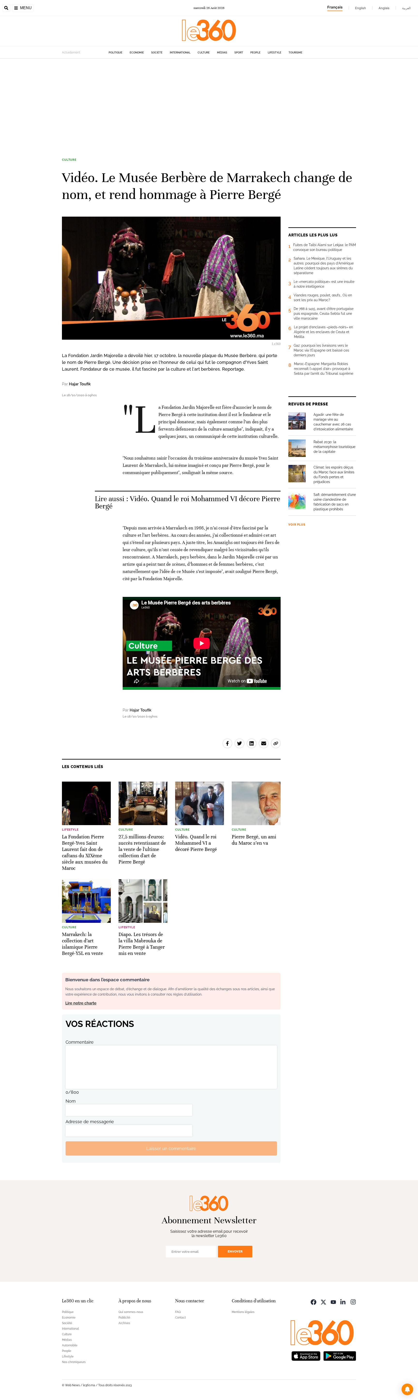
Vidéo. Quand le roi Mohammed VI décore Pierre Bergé (187, 502)
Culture (204, 52)
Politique (115, 52)
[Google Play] (339, 1355)
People (255, 52)
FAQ (178, 1312)
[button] (407, 1389)
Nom (71, 1101)
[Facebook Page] (313, 1301)
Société (157, 52)
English (360, 8)
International (180, 52)
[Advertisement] (209, 105)
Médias (222, 52)
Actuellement (71, 52)
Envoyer (235, 1251)
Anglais (384, 8)
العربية (406, 8)
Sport (238, 52)
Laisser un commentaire (171, 1148)
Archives (124, 1323)
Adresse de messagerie (90, 1121)
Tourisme (295, 52)
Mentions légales (243, 1312)
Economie (137, 52)
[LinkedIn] (343, 1301)
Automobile (69, 1345)
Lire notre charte (81, 1003)
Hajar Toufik (80, 384)
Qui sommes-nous (131, 1312)
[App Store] (306, 1355)
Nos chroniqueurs (74, 1362)
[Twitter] (323, 1301)
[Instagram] (353, 1301)
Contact (180, 1317)
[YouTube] (333, 1301)
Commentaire (80, 1042)
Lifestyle (274, 52)
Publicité (124, 1317)
